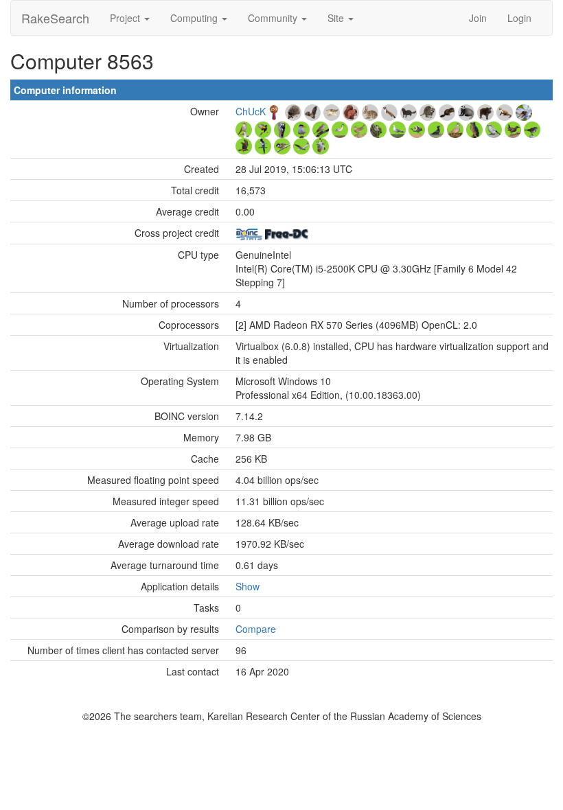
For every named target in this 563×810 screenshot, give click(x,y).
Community (274, 18)
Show (247, 586)
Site (337, 18)
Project (126, 18)
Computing (195, 18)
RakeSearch (55, 18)
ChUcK (250, 111)
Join (478, 18)
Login (519, 18)
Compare (255, 629)
